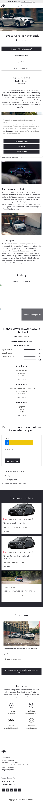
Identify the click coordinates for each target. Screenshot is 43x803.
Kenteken (7, 438)
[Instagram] (7, 790)
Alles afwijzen (21, 146)
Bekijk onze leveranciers (10, 136)
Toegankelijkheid (8, 769)
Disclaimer (21, 83)
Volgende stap (12, 461)
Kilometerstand (9, 449)
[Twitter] (20, 790)
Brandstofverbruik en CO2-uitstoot (15, 765)
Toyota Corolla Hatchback (16, 523)
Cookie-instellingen (21, 151)
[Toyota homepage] (3, 5)
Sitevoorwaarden (8, 767)
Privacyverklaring (8, 760)
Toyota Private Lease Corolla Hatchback (17, 557)
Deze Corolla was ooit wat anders (19, 590)
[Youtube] (15, 790)
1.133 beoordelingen (28, 2)
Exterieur (16, 282)
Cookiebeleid (7, 757)
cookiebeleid (8, 131)
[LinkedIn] (11, 790)
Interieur (26, 282)
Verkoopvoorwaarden (10, 762)
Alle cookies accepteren (21, 141)
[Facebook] (3, 790)
